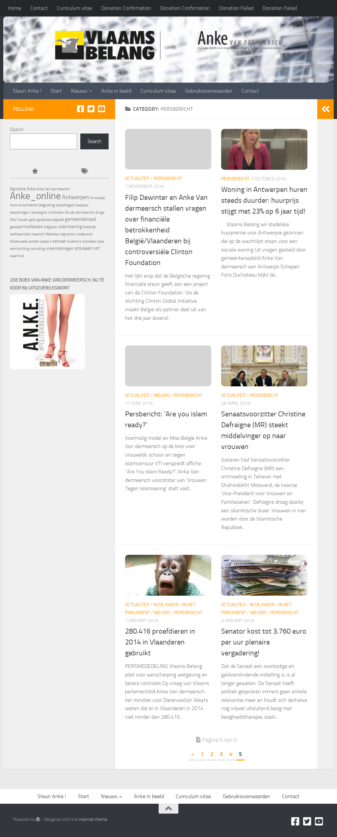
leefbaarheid (20, 234)
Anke (31, 189)
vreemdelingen (60, 248)
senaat (59, 241)
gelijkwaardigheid (50, 220)
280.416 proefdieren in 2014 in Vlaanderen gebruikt (160, 642)
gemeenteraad (80, 219)
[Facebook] (80, 109)
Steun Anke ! (27, 91)
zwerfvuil (17, 256)
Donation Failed (236, 8)
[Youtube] (101, 109)
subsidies (89, 241)
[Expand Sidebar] (325, 109)
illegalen (50, 227)
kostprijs (89, 227)
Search (17, 130)
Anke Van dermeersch (53, 189)
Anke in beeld (116, 91)
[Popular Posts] (34, 171)
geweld (16, 226)
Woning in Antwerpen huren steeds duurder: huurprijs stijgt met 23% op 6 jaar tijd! (264, 200)
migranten (68, 234)
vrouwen (84, 248)
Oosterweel (19, 241)
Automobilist (28, 205)
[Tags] (84, 171)
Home (14, 8)
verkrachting (19, 249)
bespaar (82, 205)
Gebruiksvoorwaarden (208, 91)
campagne (38, 212)
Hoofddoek (33, 226)
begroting (47, 205)
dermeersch (85, 212)
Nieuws (79, 91)
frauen (22, 220)
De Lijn (70, 212)
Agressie (18, 188)
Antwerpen (76, 197)
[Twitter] (91, 109)
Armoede (98, 198)
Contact (39, 8)
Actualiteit (137, 178)
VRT (97, 249)
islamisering (70, 226)
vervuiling (37, 249)
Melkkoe (52, 234)
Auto (13, 205)
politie (34, 241)
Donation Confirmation (126, 8)
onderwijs (85, 234)
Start (56, 91)
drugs (99, 212)
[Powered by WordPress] (38, 819)
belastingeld (65, 205)
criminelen (56, 212)
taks (100, 241)
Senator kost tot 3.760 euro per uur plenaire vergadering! (263, 642)
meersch (37, 234)
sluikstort (74, 241)
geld (32, 220)
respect (45, 241)
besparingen (19, 212)
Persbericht (168, 178)
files (13, 220)
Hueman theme (93, 819)
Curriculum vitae (74, 8)
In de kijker (166, 605)
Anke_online (35, 195)
